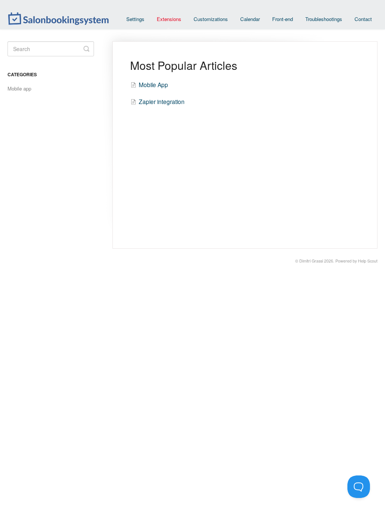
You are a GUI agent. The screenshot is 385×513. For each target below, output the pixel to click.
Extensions (169, 19)
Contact (363, 19)
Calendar (250, 19)
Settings (135, 19)
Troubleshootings (323, 19)
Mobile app (19, 88)
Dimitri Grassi (311, 261)
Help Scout (367, 261)
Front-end (282, 19)
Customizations (211, 19)
